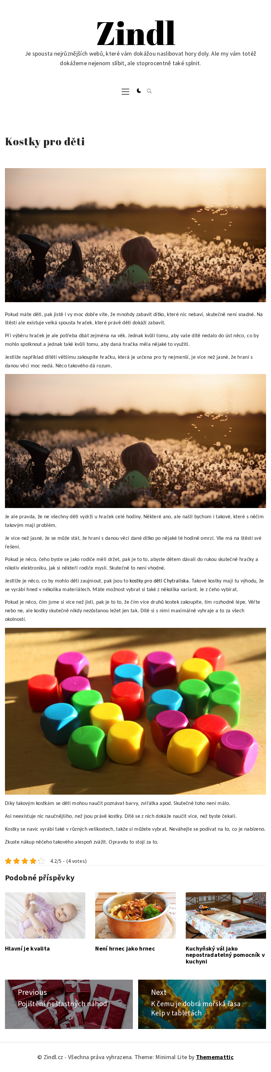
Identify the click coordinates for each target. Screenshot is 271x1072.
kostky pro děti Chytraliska (159, 581)
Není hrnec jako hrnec (125, 948)
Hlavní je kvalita (27, 948)
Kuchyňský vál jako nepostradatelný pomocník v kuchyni (225, 955)
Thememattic (215, 1057)
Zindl (136, 33)
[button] (139, 91)
